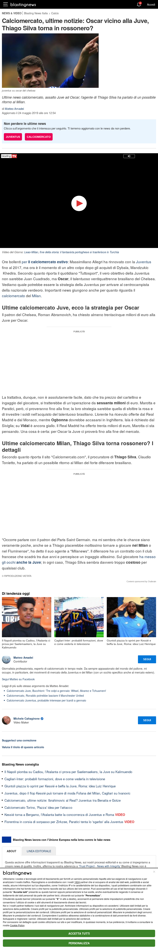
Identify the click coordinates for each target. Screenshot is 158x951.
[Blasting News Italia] (23, 4)
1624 (77, 882)
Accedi (151, 4)
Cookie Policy (17, 925)
